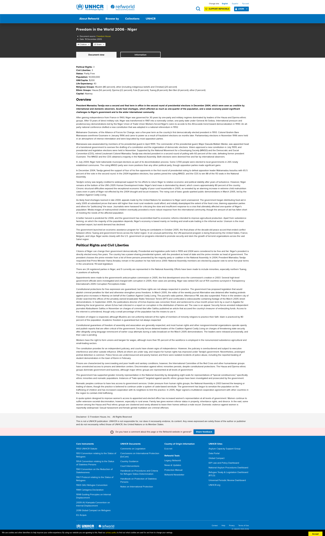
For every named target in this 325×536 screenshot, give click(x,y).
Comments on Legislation (132, 448)
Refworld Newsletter (174, 474)
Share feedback (204, 431)
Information (140, 54)
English (225, 3)
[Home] (105, 7)
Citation (83, 44)
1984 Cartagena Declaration (90, 489)
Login (241, 8)
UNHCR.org (214, 484)
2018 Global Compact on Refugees (93, 510)
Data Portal (214, 453)
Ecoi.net (168, 448)
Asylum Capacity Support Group (224, 448)
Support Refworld (219, 8)
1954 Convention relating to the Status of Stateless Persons (95, 463)
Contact (215, 525)
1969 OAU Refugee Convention (92, 485)
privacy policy (111, 533)
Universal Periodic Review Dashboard (227, 480)
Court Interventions (129, 466)
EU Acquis (81, 515)
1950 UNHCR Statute (86, 448)
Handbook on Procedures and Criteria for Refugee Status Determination (139, 472)
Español (235, 3)
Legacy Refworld (172, 460)
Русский (245, 3)
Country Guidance (129, 461)
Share (99, 44)
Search (198, 9)
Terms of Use (243, 525)
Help (223, 525)
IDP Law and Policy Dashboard (224, 462)
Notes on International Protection (136, 486)
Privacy (232, 525)
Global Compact (216, 458)
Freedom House (103, 36)
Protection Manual (173, 469)
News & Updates (172, 465)
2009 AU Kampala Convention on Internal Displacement (93, 504)
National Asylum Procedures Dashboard (228, 467)
